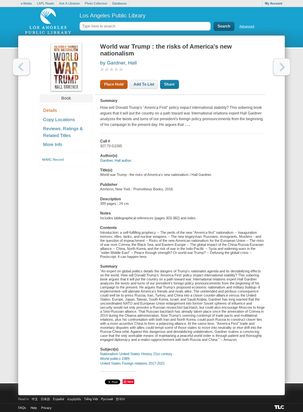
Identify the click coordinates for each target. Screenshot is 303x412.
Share (169, 84)
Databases (119, 3)
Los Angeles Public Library (113, 15)
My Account (273, 3)
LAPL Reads (45, 3)
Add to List (144, 84)
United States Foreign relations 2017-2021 (132, 363)
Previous (21, 67)
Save (130, 381)
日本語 (45, 399)
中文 (35, 399)
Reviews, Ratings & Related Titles (63, 132)
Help (34, 408)
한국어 (120, 399)
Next (281, 67)
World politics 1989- (115, 359)
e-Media (26, 3)
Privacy (46, 408)
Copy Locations (59, 119)
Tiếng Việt (91, 399)
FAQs (22, 408)
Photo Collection (96, 3)
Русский (107, 399)
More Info (52, 144)
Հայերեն (74, 399)
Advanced (246, 26)
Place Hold (114, 84)
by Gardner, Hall (118, 62)
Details (50, 110)
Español (58, 399)
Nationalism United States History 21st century (136, 354)
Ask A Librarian (69, 3)
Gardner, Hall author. (116, 160)
